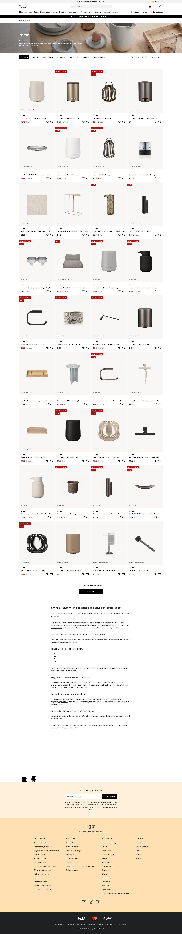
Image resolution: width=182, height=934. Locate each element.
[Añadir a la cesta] (51, 121)
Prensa (138, 858)
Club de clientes (39, 854)
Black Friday (106, 886)
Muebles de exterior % (112, 12)
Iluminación (72, 12)
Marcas (144, 12)
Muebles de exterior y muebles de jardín (80, 866)
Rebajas (104, 858)
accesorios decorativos (109, 625)
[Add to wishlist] (47, 121)
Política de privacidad (41, 874)
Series (84, 57)
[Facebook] (84, 902)
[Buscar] (72, 6)
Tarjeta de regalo (72, 870)
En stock (35, 57)
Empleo (138, 851)
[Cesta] (160, 6)
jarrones (59, 628)
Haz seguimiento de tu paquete (45, 866)
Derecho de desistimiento (43, 889)
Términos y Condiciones (42, 870)
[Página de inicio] (23, 6)
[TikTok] (97, 902)
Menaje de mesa (25, 12)
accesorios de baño (65, 625)
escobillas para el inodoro (73, 685)
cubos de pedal (89, 685)
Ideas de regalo (107, 878)
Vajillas (113, 699)
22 (95, 598)
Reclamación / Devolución (43, 847)
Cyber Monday (107, 889)
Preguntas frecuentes (41, 858)
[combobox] (157, 1)
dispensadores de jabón (117, 682)
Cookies (37, 878)
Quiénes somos (141, 843)
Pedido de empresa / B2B (43, 886)
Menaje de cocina (59, 12)
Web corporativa (142, 847)
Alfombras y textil (86, 12)
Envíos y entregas (40, 862)
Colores (60, 57)
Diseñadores (98, 57)
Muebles (98, 12)
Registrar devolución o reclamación (46, 851)
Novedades (134, 12)
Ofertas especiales (108, 854)
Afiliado (138, 854)
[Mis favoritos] (155, 6)
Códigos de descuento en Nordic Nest (115, 893)
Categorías (47, 57)
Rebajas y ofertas (156, 12)
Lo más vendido (107, 866)
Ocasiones (105, 870)
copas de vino (63, 702)
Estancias (105, 874)
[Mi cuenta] (150, 6)
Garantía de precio (40, 882)
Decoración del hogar (42, 12)
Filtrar (26, 57)
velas (53, 628)
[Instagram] (91, 902)
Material (73, 57)
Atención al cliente (40, 843)
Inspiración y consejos (109, 843)
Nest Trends (106, 882)
